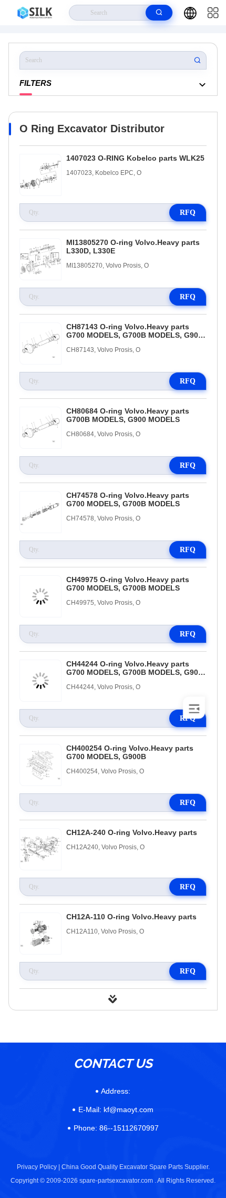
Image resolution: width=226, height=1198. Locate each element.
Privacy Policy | (38, 1167)
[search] (159, 13)
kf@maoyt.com (115, 1109)
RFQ (188, 213)
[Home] (35, 12)
